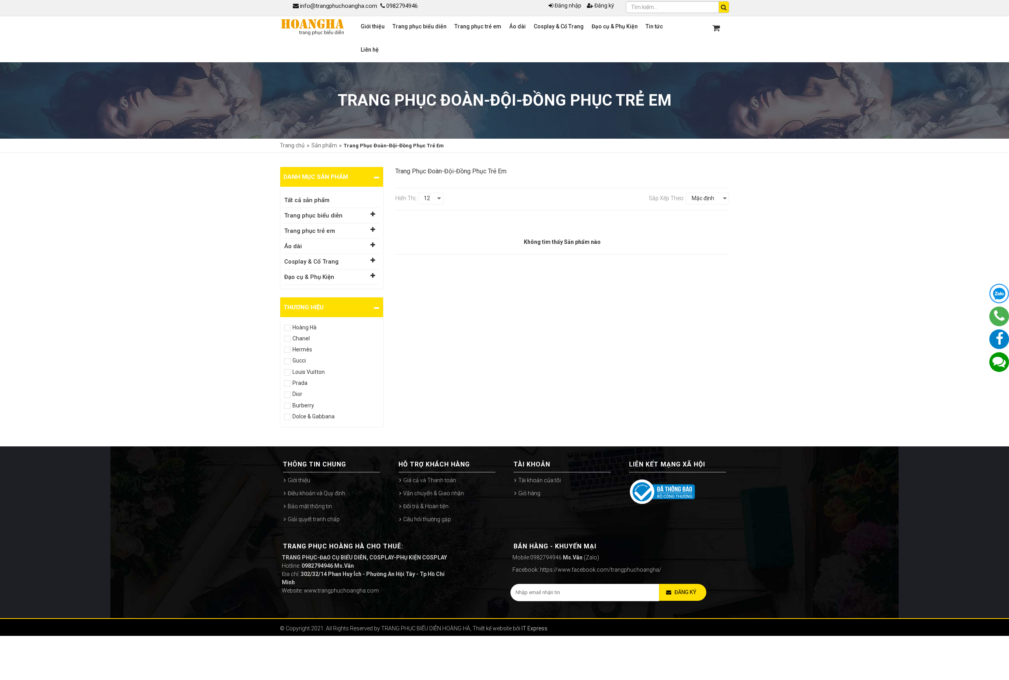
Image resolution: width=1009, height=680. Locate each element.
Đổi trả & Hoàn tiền (426, 506)
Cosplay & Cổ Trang (311, 261)
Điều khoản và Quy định (316, 493)
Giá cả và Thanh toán (429, 480)
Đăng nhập (568, 5)
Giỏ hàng (529, 493)
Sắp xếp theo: (667, 198)
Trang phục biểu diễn (313, 215)
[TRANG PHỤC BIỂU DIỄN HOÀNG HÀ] (312, 26)
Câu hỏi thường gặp (427, 519)
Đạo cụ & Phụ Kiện (309, 277)
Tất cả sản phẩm (307, 200)
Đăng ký (604, 5)
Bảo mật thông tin (310, 506)
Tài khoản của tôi (539, 480)
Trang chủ (292, 145)
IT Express (534, 628)
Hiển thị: (406, 198)
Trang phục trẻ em (309, 230)
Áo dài (293, 246)
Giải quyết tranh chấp (314, 519)
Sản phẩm (324, 145)
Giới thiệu (299, 480)
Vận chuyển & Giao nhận (433, 493)
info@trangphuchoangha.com (338, 5)
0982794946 (402, 5)
